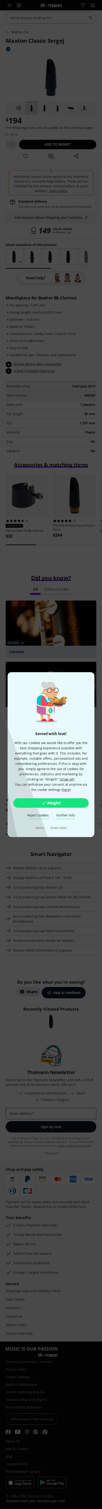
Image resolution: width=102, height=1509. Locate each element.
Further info (65, 815)
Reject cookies (38, 815)
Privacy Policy (59, 827)
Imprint (40, 827)
